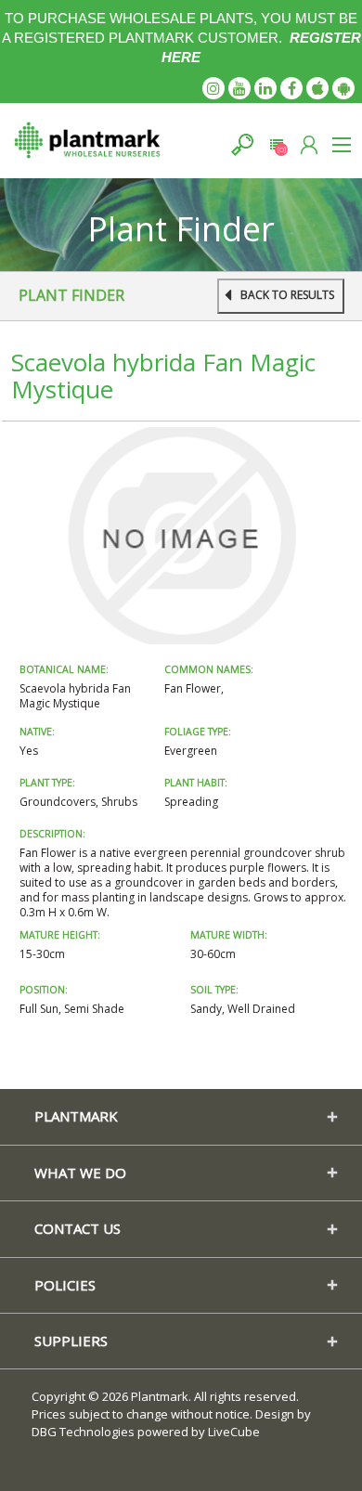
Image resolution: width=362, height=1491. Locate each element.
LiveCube (234, 1431)
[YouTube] (239, 88)
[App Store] (317, 88)
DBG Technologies (83, 1431)
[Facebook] (291, 88)
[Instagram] (213, 88)
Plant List (276, 144)
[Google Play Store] (343, 88)
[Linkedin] (265, 88)
